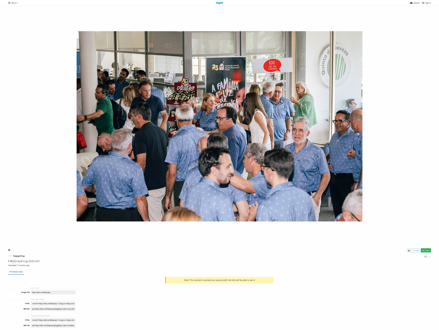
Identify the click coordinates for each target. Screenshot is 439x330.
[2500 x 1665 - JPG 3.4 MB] (409, 250)
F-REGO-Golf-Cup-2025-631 (24, 261)
